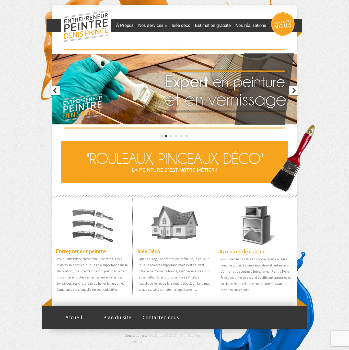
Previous (55, 91)
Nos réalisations (250, 25)
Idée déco (181, 25)
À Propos (125, 25)
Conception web (136, 335)
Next (293, 91)
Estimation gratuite (213, 25)
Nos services (151, 25)
